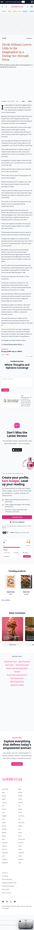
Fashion (4, 809)
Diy (19, 806)
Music (20, 836)
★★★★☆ (29, 38)
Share (30, 101)
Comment (5, 390)
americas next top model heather (17, 668)
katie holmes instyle (22, 665)
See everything (6, 600)
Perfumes (21, 842)
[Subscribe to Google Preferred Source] (11, 400)
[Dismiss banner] (30, 395)
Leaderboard (6, 556)
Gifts (3, 819)
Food (3, 812)
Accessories (5, 789)
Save (23, 101)
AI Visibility (5, 876)
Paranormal (21, 839)
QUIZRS (31, 356)
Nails (3, 839)
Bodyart (20, 796)
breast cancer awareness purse (17, 675)
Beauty (4, 796)
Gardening (21, 816)
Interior (4, 826)
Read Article (16, 645)
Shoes (20, 846)
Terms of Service (6, 893)
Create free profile (17, 517)
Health (4, 822)
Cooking (15, 11)
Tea (3, 354)
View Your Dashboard (18, 522)
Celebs (20, 799)
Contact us (5, 872)
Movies (4, 836)
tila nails (17, 672)
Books (3, 799)
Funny (20, 812)
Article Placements (7, 879)
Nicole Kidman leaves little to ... (13, 344)
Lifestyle (4, 829)
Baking (20, 792)
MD (17, 101)
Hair (20, 11)
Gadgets (4, 816)
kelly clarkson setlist (17, 678)
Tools (19, 862)
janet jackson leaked (17, 685)
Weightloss (25, 11)
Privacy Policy (5, 889)
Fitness (20, 809)
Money (20, 832)
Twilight (4, 859)
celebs (4, 38)
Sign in (4, 527)
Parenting (4, 842)
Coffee (7, 354)
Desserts (4, 11)
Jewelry (20, 826)
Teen (3, 856)
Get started (27, 556)
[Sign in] (31, 6)
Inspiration (21, 822)
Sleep (19, 849)
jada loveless (10, 665)
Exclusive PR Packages (8, 886)
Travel (9, 11)
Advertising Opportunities (9, 883)
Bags (3, 792)
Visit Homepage (17, 764)
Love (19, 829)
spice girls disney (24, 662)
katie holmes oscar (10, 662)
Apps (19, 789)
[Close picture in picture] (20, 921)
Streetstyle (5, 852)
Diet (3, 806)
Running (4, 846)
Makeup (4, 832)
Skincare (4, 849)
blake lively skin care (17, 682)
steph (4, 101)
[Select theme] (27, 6)
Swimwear (21, 852)
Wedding (20, 859)
